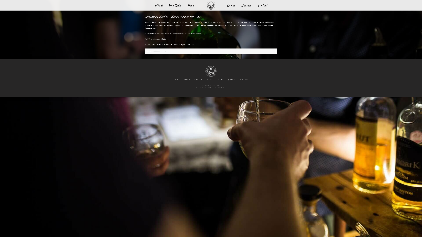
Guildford (156, 51)
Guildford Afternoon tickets (155, 39)
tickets (163, 51)
